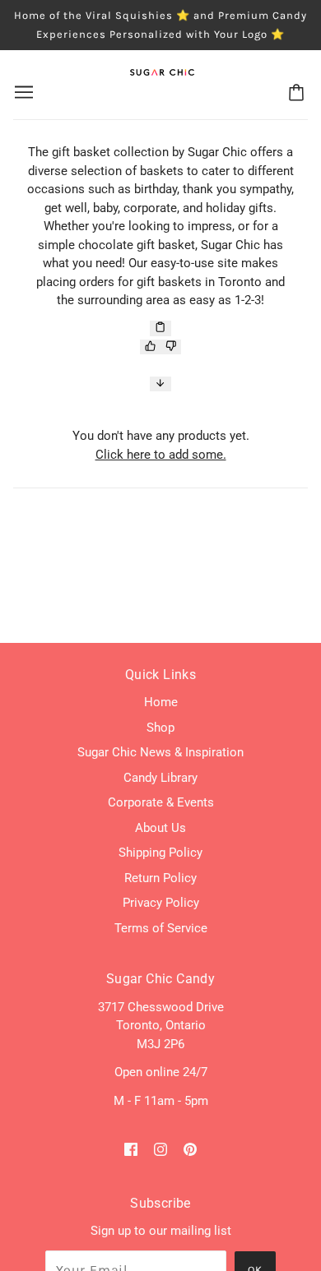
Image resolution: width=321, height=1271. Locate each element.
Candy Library (160, 777)
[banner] (162, 71)
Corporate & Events (161, 802)
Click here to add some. (160, 454)
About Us (160, 827)
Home (161, 702)
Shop (160, 727)
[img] (131, 1149)
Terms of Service (160, 928)
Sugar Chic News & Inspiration (160, 752)
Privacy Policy (161, 902)
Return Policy (160, 878)
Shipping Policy (160, 852)
